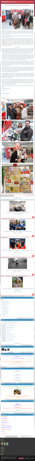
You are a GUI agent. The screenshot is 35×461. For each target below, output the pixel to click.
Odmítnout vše (27, 458)
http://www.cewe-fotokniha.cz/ (6, 88)
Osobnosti (4, 305)
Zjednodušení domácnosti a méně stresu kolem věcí (9, 336)
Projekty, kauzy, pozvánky (6, 302)
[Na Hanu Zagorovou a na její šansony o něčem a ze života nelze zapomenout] (3, 349)
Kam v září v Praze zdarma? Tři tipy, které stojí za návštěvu (17, 212)
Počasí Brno (17, 374)
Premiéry (4, 314)
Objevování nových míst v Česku (6, 331)
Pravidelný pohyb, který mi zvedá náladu (7, 329)
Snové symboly (5, 308)
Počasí (32, 442)
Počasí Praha (17, 370)
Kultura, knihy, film (5, 301)
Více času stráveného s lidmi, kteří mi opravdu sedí (8, 323)
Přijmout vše (21, 458)
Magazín (18, 6)
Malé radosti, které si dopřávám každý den (7, 340)
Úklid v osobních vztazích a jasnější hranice (7, 327)
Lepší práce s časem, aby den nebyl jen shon (8, 338)
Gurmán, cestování (5, 311)
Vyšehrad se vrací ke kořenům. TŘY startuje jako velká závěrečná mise (17, 231)
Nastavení (32, 458)
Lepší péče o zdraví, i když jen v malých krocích (8, 325)
